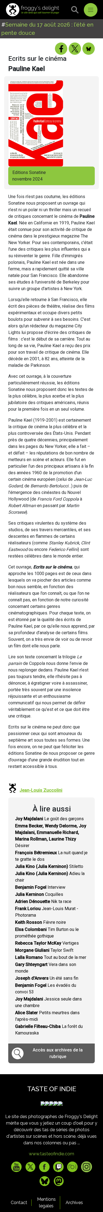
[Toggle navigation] (91, 10)
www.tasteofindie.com (51, 1153)
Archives (74, 1202)
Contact (19, 1202)
